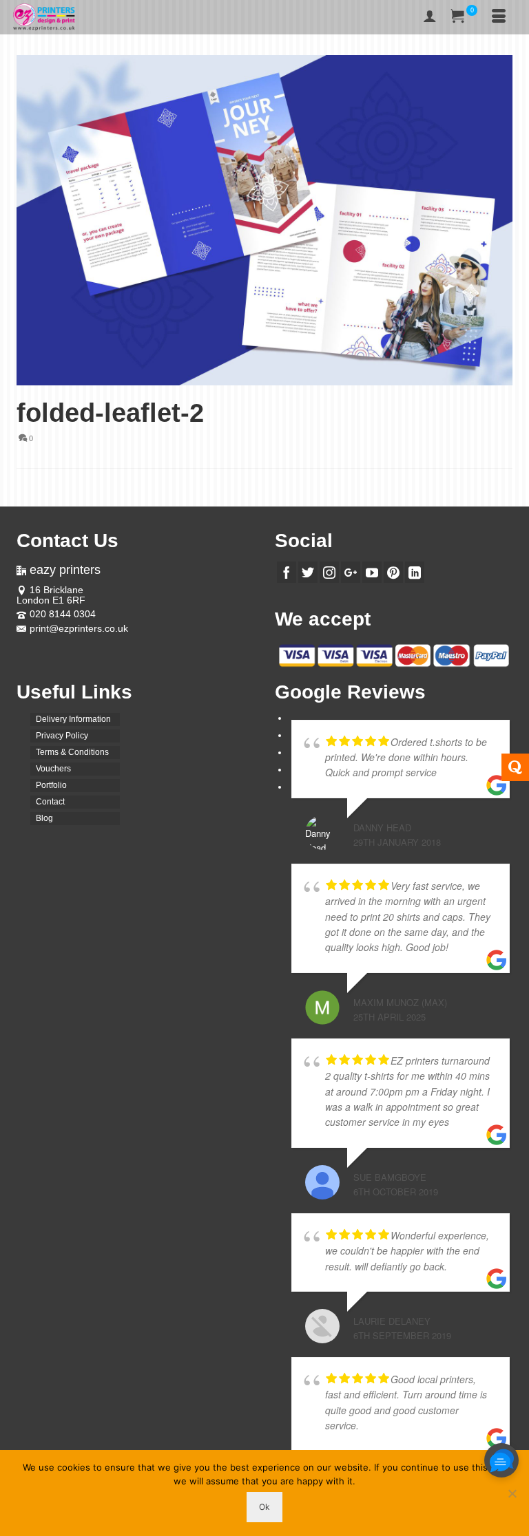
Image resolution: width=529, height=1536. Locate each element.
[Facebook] (286, 572)
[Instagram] (329, 572)
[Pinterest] (393, 572)
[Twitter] (308, 572)
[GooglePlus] (350, 572)
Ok (264, 1507)
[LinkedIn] (414, 572)
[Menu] (498, 17)
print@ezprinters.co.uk (79, 628)
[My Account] (430, 17)
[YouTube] (372, 572)
